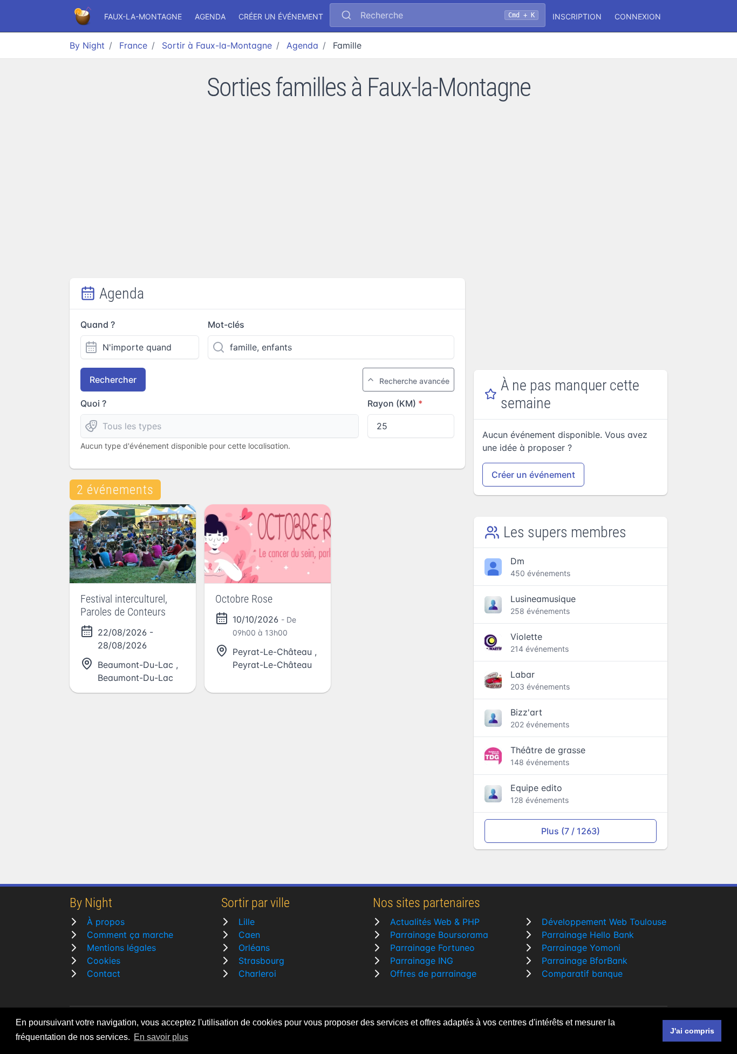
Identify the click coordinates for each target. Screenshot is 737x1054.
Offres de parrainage (433, 973)
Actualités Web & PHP (435, 921)
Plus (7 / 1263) (570, 831)
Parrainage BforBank (584, 960)
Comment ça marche (130, 934)
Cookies (103, 960)
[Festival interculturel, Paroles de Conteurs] (133, 543)
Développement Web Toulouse (604, 921)
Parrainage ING (421, 960)
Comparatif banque (582, 973)
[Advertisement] (368, 197)
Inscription (577, 16)
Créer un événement (280, 16)
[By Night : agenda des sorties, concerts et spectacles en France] (84, 16)
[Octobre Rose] (267, 543)
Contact (103, 973)
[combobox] (437, 16)
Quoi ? (93, 403)
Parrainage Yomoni (581, 947)
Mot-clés (226, 324)
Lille (246, 921)
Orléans (254, 947)
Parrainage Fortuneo (432, 947)
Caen (249, 934)
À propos (106, 921)
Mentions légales (121, 947)
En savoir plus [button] (161, 1037)
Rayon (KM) (391, 403)
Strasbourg (261, 960)
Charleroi (257, 973)
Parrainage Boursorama (439, 934)
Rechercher (113, 379)
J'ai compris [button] (692, 1030)
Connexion (638, 16)
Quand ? (97, 324)
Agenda (210, 16)
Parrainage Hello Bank (588, 934)
